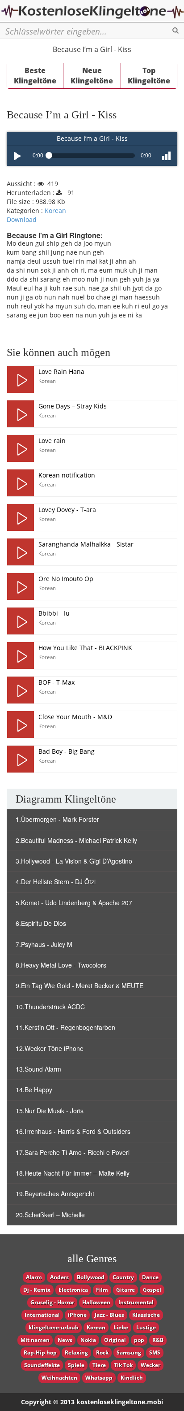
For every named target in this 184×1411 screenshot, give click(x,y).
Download (22, 219)
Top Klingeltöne (149, 75)
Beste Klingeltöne (35, 75)
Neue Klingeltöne (92, 75)
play (20, 379)
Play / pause (17, 156)
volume (167, 156)
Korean (55, 210)
